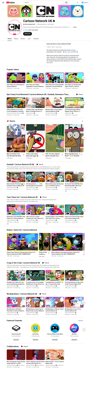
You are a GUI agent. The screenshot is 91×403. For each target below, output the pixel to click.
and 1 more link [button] (33, 30)
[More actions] (82, 121)
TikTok (26, 30)
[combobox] (44, 2)
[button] (14, 27)
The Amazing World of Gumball (14, 113)
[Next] (84, 78)
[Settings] (78, 2)
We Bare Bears (30, 113)
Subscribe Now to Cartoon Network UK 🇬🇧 (58, 44)
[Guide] (3, 2)
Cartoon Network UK (50, 113)
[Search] (66, 2)
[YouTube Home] (10, 2)
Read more (50, 62)
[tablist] (45, 39)
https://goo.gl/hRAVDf (70, 52)
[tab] (9, 39)
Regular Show (68, 113)
